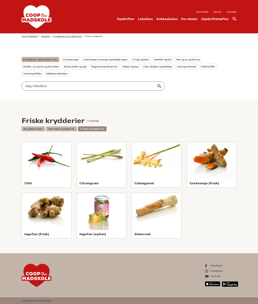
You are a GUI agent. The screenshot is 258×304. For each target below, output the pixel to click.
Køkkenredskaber (57, 73)
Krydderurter (33, 128)
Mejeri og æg (130, 66)
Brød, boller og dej (75, 66)
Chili (28, 183)
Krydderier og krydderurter (40, 59)
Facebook (216, 265)
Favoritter (202, 11)
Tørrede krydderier (61, 128)
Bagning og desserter (104, 66)
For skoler (189, 19)
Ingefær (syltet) (93, 234)
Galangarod (144, 183)
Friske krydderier (92, 128)
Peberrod (142, 234)
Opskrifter (126, 19)
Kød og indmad (186, 66)
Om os (217, 11)
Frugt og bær (141, 59)
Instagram (216, 270)
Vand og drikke (32, 73)
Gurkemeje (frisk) (204, 183)
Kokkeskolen (167, 19)
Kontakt (231, 11)
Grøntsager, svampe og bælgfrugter (105, 59)
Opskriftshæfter (215, 19)
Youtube (215, 276)
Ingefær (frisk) (36, 234)
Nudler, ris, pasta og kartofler (41, 66)
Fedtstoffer (208, 66)
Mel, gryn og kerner (188, 59)
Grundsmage (70, 59)
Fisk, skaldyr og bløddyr (158, 66)
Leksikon (145, 19)
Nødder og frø (162, 59)
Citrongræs (89, 183)
